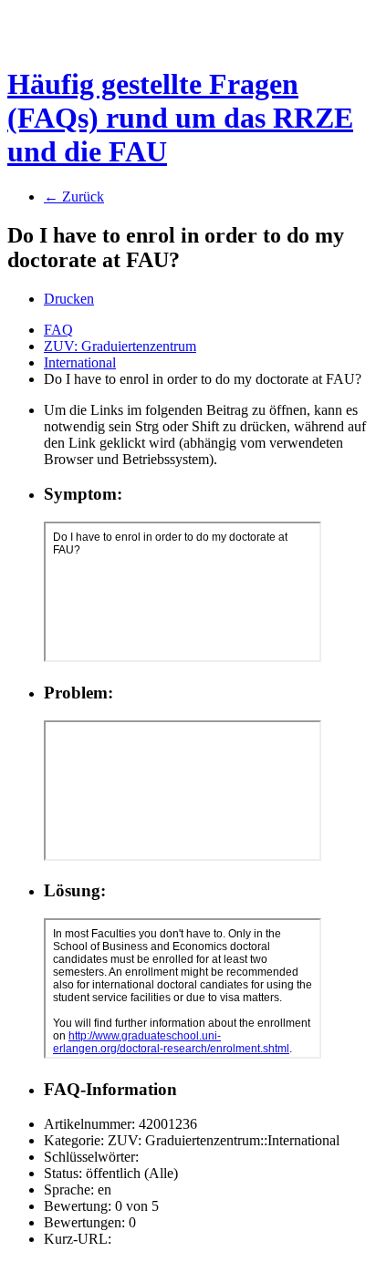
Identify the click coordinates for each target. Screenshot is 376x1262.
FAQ (58, 329)
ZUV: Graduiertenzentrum (120, 346)
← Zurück (74, 196)
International (80, 362)
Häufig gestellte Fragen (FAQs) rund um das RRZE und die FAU (180, 117)
